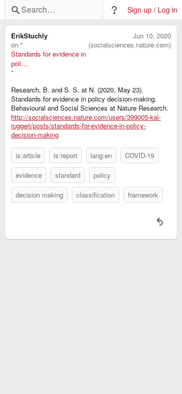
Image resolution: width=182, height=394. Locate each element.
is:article (28, 155)
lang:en (101, 155)
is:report (65, 155)
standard (67, 175)
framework (143, 194)
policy (102, 175)
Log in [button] (167, 10)
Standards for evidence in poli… (48, 59)
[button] (114, 10)
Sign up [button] (139, 10)
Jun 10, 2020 (152, 35)
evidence (29, 175)
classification (95, 194)
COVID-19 (139, 155)
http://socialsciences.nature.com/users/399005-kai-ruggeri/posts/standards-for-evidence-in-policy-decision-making (86, 126)
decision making (39, 194)
